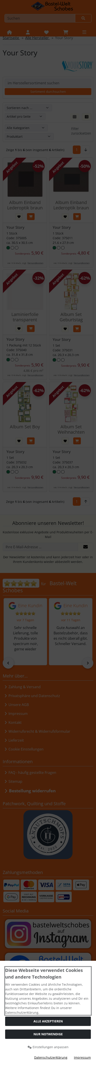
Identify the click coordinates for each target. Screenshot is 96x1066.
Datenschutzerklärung (50, 1057)
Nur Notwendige (48, 1034)
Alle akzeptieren (48, 1021)
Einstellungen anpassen (50, 1047)
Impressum (82, 1057)
